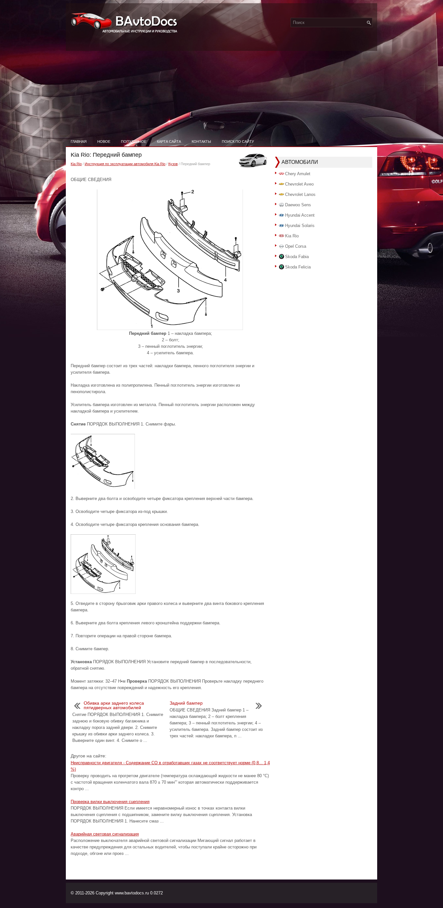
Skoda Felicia (298, 267)
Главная (79, 141)
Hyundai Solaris (300, 225)
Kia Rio (76, 164)
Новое (103, 141)
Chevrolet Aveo (299, 184)
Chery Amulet (297, 173)
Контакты (201, 141)
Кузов (173, 164)
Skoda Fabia (297, 256)
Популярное (133, 141)
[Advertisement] (221, 87)
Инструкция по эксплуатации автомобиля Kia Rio (125, 164)
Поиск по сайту (238, 141)
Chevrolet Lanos (300, 194)
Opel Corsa (295, 246)
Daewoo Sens (298, 204)
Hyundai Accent (300, 215)
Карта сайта (169, 141)
